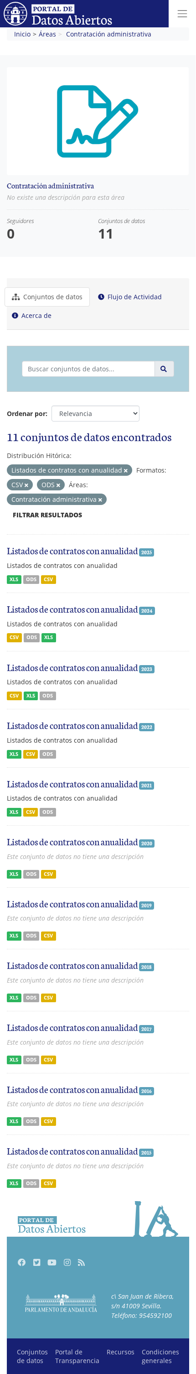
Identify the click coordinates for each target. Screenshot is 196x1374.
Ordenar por (26, 413)
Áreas (47, 34)
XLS (14, 579)
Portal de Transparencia (77, 1356)
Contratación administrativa (108, 34)
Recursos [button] (120, 1352)
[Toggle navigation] (182, 13)
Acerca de (36, 315)
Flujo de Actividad (134, 296)
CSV (48, 579)
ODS (31, 579)
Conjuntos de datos (52, 296)
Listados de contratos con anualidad (72, 550)
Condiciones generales (160, 1356)
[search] (164, 369)
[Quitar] (126, 470)
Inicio (22, 34)
